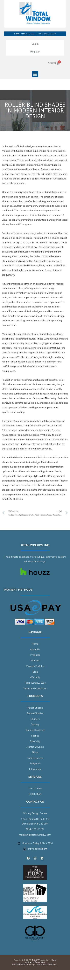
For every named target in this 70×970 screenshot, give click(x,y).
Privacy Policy (18, 964)
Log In (35, 44)
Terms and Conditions (46, 964)
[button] (35, 74)
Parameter (40, 962)
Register (35, 51)
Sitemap (30, 964)
